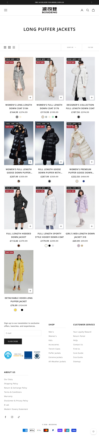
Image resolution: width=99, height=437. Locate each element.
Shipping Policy (11, 383)
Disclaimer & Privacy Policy (16, 400)
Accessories (54, 344)
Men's (51, 332)
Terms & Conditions (13, 392)
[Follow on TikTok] (19, 417)
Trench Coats (54, 349)
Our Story (8, 379)
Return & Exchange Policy (15, 388)
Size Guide (78, 357)
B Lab (6, 405)
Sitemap (77, 361)
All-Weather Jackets (57, 361)
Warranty (8, 396)
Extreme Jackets (56, 357)
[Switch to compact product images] (14, 47)
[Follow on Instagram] (12, 417)
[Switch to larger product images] (5, 47)
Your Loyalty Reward (82, 332)
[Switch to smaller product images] (9, 47)
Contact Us (78, 344)
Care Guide (78, 353)
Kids (50, 340)
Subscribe (13, 341)
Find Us (76, 349)
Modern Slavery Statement (16, 409)
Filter (90, 47)
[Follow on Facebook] (5, 417)
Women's (53, 336)
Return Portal (79, 336)
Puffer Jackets (55, 353)
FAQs (75, 340)
